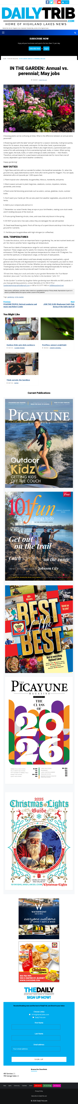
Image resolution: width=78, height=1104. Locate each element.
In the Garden (19, 297)
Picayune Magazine (12, 58)
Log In (46, 48)
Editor (16, 383)
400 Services (8, 1073)
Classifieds (24, 1085)
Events (30, 1085)
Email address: (39, 1044)
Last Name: (39, 1034)
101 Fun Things (47, 1085)
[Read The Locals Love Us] (39, 629)
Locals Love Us (38, 1085)
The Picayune (57, 1085)
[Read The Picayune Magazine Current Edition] (39, 443)
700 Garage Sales (10, 1076)
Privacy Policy (39, 1091)
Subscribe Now (35, 48)
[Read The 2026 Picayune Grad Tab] (39, 730)
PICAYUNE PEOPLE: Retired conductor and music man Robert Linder (20, 304)
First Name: (39, 1023)
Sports (9, 1085)
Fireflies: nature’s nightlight (54, 345)
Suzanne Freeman (20, 348)
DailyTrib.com (43, 80)
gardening (10, 297)
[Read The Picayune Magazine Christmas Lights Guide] (39, 841)
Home (4, 58)
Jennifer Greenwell (55, 348)
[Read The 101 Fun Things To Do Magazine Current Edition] (39, 536)
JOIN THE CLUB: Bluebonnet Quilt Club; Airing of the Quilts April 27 (59, 304)
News (4, 1085)
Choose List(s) (39, 1012)
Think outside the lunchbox (18, 380)
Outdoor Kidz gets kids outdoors (21, 345)
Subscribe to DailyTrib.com (39, 1096)
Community (17, 1085)
